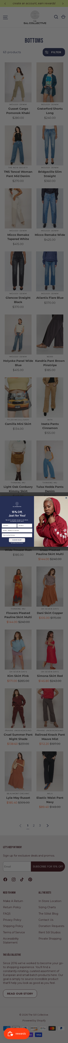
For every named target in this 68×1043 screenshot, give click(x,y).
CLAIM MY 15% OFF (17, 540)
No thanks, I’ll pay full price (17, 543)
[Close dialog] (66, 498)
